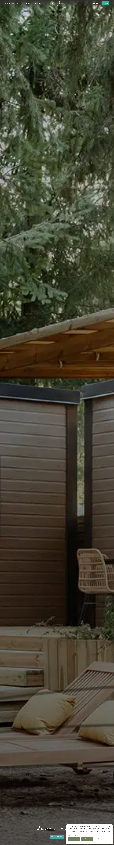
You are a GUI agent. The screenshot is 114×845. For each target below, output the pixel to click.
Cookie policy (81, 842)
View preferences (102, 839)
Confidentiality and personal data (93, 842)
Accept (74, 839)
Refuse (87, 839)
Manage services (72, 835)
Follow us (28, 3)
